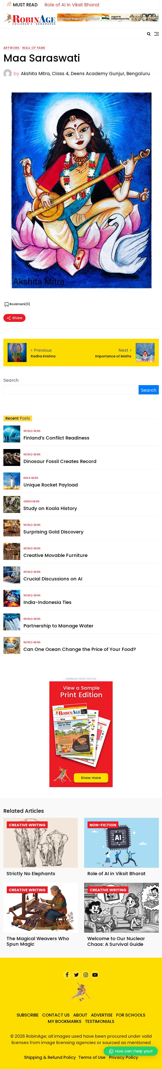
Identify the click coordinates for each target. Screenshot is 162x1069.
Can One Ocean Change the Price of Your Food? (79, 649)
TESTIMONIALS (99, 1021)
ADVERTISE (102, 1015)
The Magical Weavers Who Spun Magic (38, 941)
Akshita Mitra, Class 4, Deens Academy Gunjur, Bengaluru (85, 73)
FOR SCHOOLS (130, 1015)
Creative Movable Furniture (55, 555)
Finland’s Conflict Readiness (56, 438)
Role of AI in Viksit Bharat (72, 5)
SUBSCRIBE (28, 1015)
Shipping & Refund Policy (50, 1057)
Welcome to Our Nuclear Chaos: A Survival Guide (116, 941)
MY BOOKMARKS (64, 1021)
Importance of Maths (113, 356)
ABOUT (80, 1015)
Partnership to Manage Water (58, 626)
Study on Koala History (50, 508)
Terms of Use (91, 1057)
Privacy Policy (123, 1057)
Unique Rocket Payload (50, 485)
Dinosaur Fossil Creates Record (59, 461)
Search (11, 380)
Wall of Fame (33, 48)
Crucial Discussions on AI (52, 579)
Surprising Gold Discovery (53, 532)
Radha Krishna (43, 356)
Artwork (11, 48)
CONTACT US (56, 1015)
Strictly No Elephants (31, 873)
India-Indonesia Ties (47, 602)
